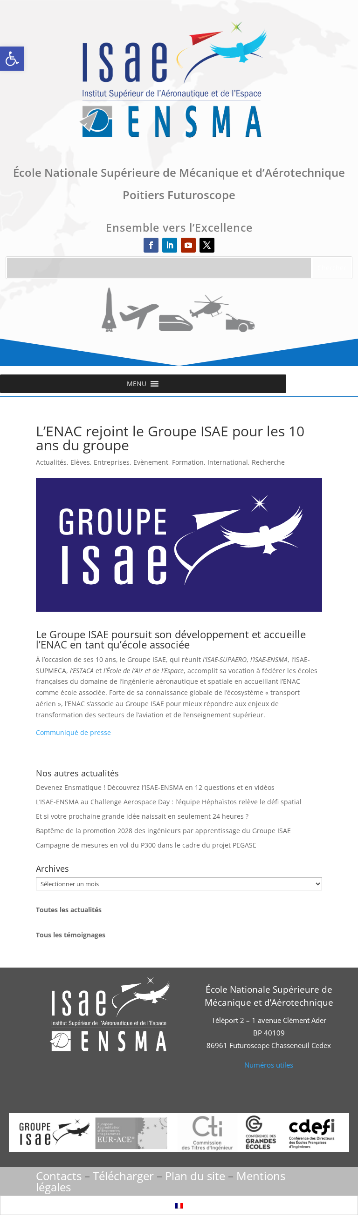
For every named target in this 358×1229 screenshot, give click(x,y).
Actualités (51, 462)
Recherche (268, 462)
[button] (12, 59)
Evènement (150, 462)
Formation (188, 462)
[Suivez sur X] (207, 245)
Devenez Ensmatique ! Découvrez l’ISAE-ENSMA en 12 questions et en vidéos (155, 787)
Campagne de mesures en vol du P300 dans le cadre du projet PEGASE (146, 845)
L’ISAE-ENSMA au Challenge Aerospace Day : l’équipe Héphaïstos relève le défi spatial (169, 801)
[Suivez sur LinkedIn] (169, 245)
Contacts (59, 1175)
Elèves (80, 462)
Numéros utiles (268, 1064)
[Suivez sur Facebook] (151, 245)
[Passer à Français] (179, 1205)
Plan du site (195, 1175)
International (227, 462)
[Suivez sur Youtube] (188, 245)
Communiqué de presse (73, 732)
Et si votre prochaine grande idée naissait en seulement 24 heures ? (142, 816)
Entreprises (112, 462)
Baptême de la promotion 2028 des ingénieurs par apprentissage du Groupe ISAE (163, 830)
